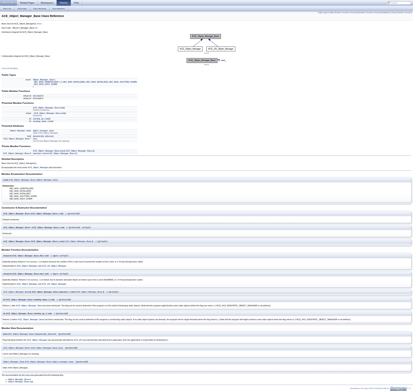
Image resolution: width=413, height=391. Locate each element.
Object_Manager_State (43, 80)
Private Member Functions (402, 13)
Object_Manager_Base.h (19, 379)
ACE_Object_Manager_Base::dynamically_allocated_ (32, 334)
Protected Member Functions (362, 13)
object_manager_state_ (44, 131)
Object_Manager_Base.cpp (20, 382)
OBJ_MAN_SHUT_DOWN (45, 84)
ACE (76, 340)
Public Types (323, 13)
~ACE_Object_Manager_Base (46, 113)
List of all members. (10, 68)
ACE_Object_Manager (38, 167)
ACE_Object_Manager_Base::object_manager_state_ (50, 362)
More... (40, 24)
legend (206, 53)
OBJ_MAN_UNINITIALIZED (46, 82)
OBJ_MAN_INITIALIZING (74, 82)
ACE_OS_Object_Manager (54, 266)
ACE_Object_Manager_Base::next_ (47, 348)
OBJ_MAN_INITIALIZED (97, 82)
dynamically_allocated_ (44, 136)
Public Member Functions (339, 13)
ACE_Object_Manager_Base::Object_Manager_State (33, 180)
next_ (35, 139)
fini (34, 98)
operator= (37, 153)
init (34, 96)
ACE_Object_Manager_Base (46, 108)
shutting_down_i (40, 121)
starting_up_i (39, 119)
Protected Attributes (382, 13)
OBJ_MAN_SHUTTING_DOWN (123, 82)
